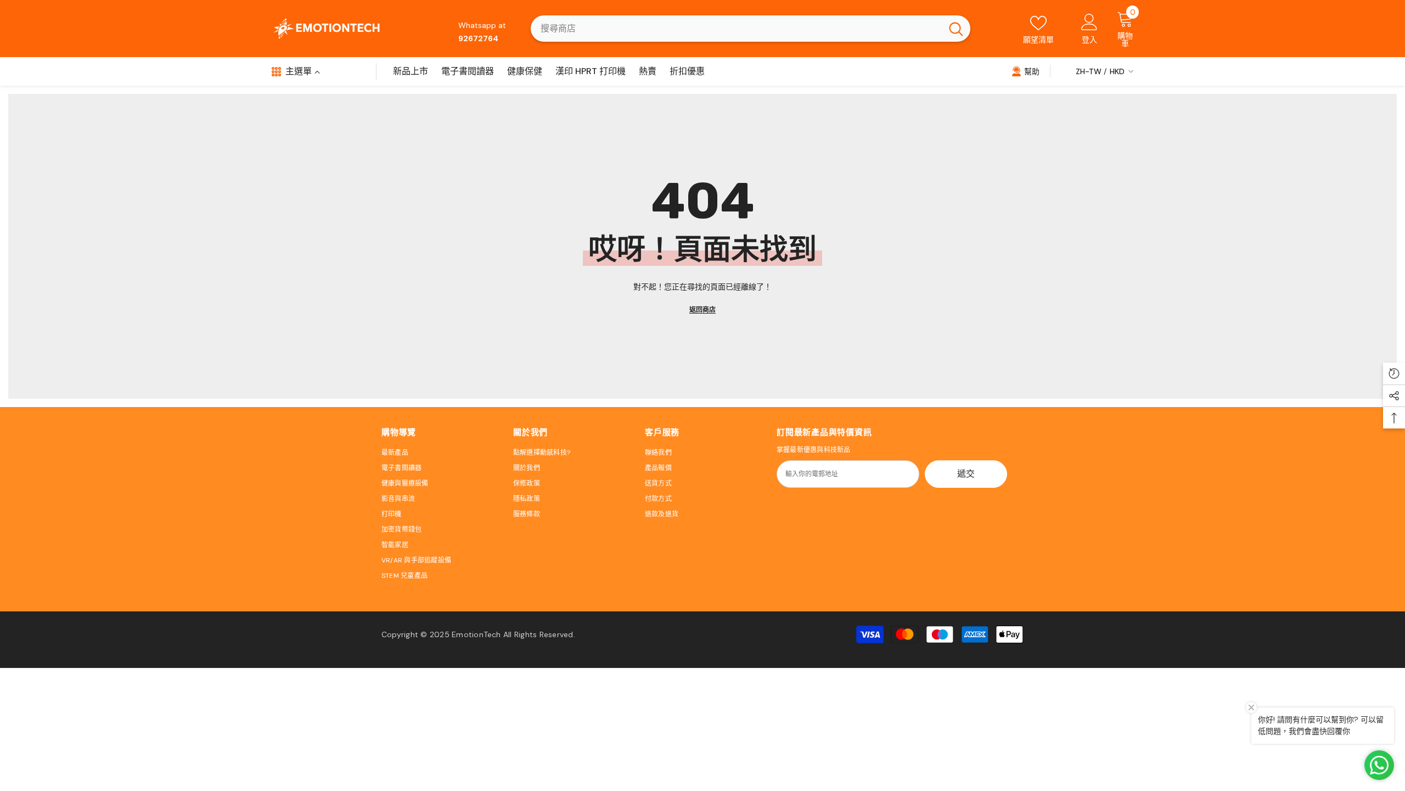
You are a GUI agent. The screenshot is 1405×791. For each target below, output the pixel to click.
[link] (1025, 71)
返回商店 (702, 309)
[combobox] (736, 28)
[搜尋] (750, 28)
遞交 (966, 474)
